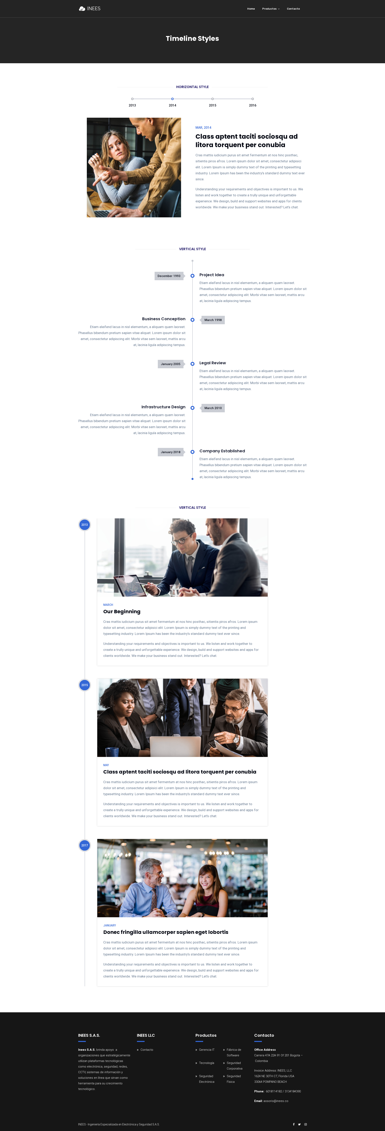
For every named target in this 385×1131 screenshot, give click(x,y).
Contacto (293, 8)
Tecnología (206, 1063)
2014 (172, 105)
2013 (132, 105)
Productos (269, 8)
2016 (252, 105)
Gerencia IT (207, 1050)
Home (251, 8)
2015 (212, 105)
